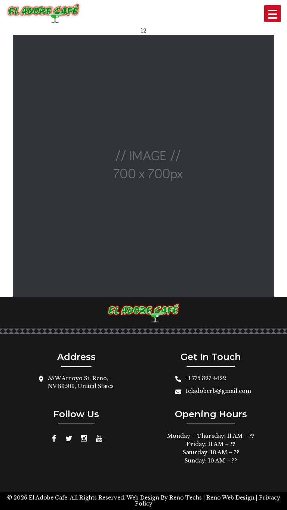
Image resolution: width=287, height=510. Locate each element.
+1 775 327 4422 (206, 378)
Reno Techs (185, 497)
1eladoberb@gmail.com (218, 391)
